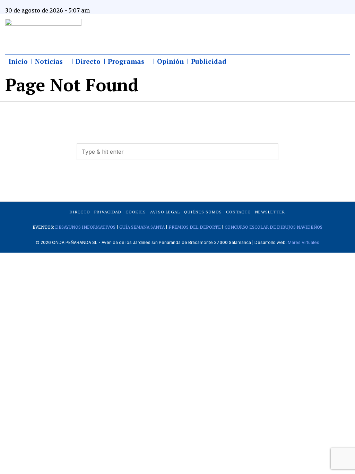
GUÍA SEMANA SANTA (142, 227)
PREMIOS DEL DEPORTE (194, 227)
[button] (270, 151)
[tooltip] (291, 5)
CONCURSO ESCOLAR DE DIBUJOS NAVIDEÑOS (273, 227)
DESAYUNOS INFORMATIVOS (85, 227)
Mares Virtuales (303, 242)
